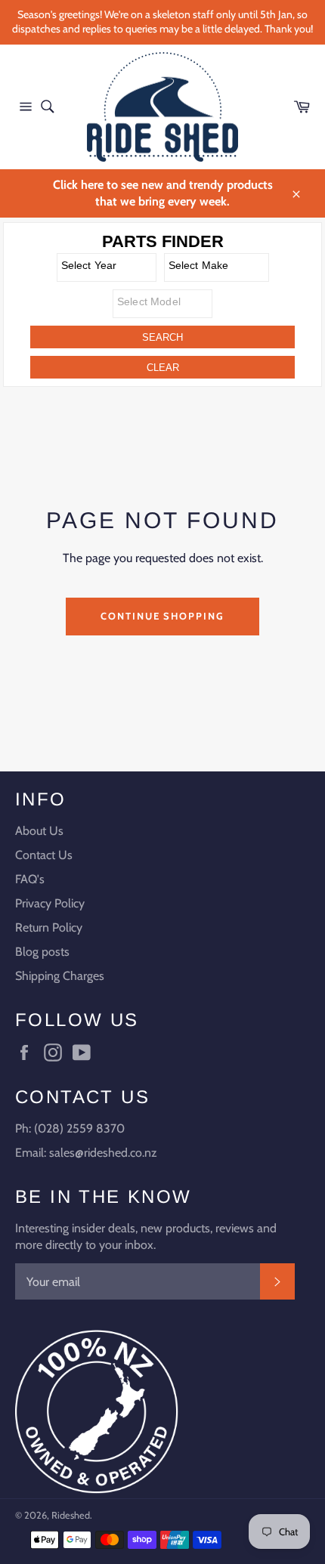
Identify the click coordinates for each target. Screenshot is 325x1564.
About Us (39, 831)
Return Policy (48, 927)
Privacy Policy (50, 903)
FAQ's (30, 879)
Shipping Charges (59, 976)
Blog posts (42, 951)
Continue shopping (162, 616)
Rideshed (70, 1515)
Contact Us (44, 855)
